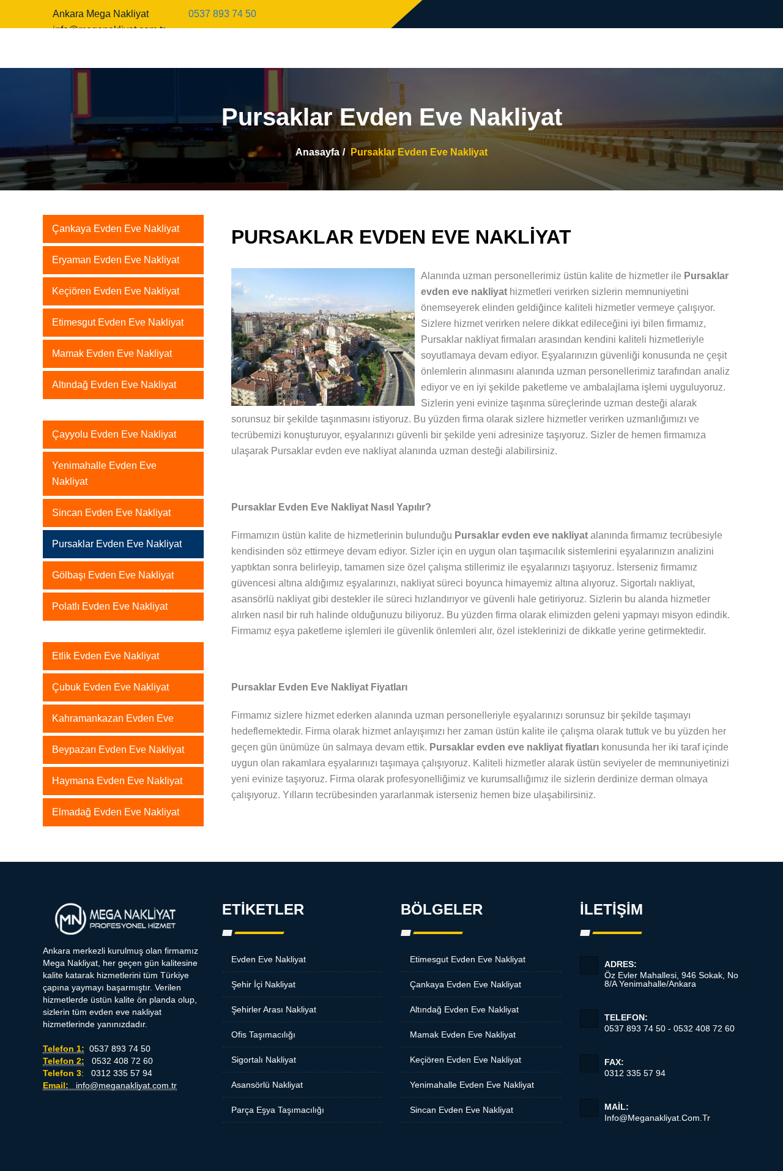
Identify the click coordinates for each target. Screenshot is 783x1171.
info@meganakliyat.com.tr (657, 1112)
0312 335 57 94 (635, 1067)
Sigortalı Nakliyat (263, 1059)
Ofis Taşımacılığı (263, 1034)
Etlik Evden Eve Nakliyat (105, 656)
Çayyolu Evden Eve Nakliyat (114, 434)
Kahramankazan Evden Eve (113, 718)
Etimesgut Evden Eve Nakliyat (118, 322)
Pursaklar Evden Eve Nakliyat (117, 544)
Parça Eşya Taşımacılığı (277, 1110)
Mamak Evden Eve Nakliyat (112, 353)
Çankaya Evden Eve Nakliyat (115, 228)
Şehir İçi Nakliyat (263, 984)
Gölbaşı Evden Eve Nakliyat (113, 575)
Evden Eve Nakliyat (268, 959)
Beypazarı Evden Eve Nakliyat (118, 749)
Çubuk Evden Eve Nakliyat (110, 687)
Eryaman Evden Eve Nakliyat (115, 260)
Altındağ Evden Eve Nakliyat (114, 385)
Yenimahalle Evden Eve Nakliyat (104, 473)
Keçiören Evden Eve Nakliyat (115, 291)
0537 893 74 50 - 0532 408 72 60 (669, 1022)
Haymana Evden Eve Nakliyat (117, 781)
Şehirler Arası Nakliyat (273, 1009)
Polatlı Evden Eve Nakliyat (110, 606)
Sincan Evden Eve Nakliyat (111, 512)
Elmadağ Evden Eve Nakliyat (115, 812)
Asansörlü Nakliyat (267, 1084)
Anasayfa (317, 152)
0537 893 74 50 (222, 14)
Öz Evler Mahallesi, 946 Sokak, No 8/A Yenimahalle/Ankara (671, 974)
